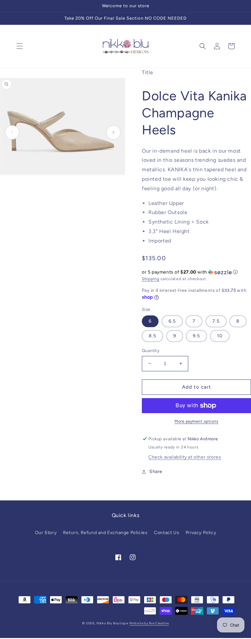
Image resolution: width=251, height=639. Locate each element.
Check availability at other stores (184, 457)
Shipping (150, 279)
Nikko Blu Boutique (112, 623)
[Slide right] (113, 132)
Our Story (46, 532)
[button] (19, 46)
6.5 (172, 321)
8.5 (152, 336)
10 (220, 336)
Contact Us (166, 532)
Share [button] (155, 471)
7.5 (216, 321)
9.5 (196, 336)
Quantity (150, 350)
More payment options (196, 421)
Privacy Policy (201, 532)
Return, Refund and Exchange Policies (105, 532)
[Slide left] (12, 132)
